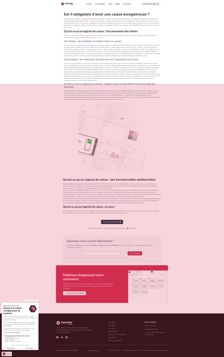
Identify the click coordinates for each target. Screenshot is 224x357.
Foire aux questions (115, 340)
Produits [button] (89, 4)
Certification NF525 (114, 350)
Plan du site (112, 337)
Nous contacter (150, 322)
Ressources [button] (127, 4)
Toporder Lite (113, 331)
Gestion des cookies (93, 350)
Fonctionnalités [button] (100, 4)
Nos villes (111, 322)
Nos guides (112, 325)
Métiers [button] (117, 4)
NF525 (124, 91)
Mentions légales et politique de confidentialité (155, 350)
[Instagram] (62, 337)
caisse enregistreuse (86, 35)
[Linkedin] (66, 337)
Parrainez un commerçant (117, 334)
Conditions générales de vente (131, 350)
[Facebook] (57, 337)
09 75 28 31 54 (150, 326)
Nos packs (112, 328)
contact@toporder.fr (151, 329)
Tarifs (110, 4)
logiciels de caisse (90, 19)
